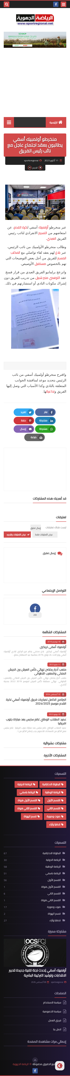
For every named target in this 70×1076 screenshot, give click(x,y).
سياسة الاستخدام (52, 1003)
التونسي (54, 278)
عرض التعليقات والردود (16, 534)
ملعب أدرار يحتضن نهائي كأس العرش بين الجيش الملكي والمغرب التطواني (37, 671)
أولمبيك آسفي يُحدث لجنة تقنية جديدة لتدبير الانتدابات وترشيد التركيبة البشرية (37, 972)
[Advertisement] (35, 85)
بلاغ (57, 252)
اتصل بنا (57, 1029)
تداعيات (50, 391)
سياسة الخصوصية (52, 1011)
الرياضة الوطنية (52, 792)
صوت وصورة (53, 816)
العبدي (51, 238)
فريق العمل (54, 1020)
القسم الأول (53, 800)
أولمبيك (43, 227)
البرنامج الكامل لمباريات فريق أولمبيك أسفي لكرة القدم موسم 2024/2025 (36, 701)
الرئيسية (53, 122)
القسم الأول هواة (27, 800)
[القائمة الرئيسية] (9, 122)
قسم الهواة (30, 816)
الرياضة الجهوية (21, 1064)
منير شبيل (41, 278)
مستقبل (40, 264)
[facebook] (55, 4)
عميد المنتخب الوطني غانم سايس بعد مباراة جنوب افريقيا (36, 721)
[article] (35, 460)
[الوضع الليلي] (59, 1065)
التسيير (42, 233)
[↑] (35, 1060)
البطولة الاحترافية (51, 784)
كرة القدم (20, 227)
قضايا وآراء (54, 824)
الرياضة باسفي (27, 792)
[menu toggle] (63, 4)
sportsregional (57, 982)
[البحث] (6, 4)
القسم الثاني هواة (27, 808)
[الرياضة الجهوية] (35, 20)
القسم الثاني (53, 808)
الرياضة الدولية (24, 784)
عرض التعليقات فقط (44, 534)
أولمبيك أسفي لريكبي (53, 647)
